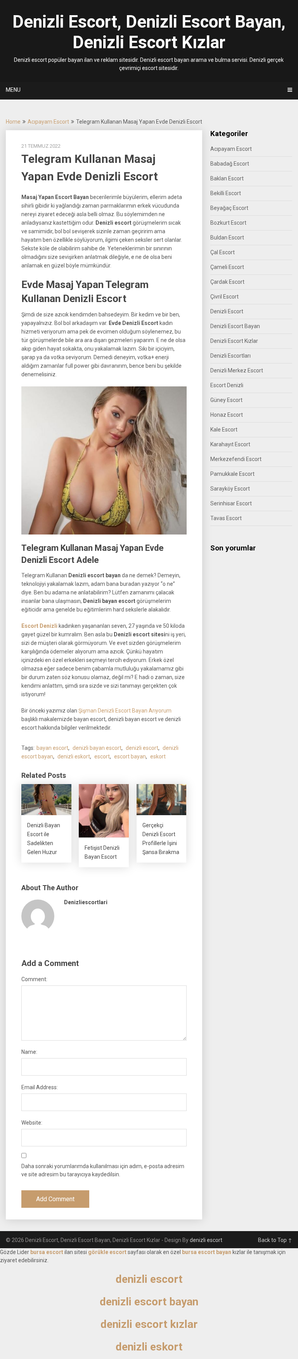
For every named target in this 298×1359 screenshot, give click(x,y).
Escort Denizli (39, 626)
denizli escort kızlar (149, 1324)
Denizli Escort (226, 311)
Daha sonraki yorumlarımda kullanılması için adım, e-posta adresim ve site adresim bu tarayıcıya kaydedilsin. (102, 1170)
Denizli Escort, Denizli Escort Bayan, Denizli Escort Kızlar (149, 32)
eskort (158, 756)
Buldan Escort (227, 237)
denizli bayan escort (97, 748)
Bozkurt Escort (228, 223)
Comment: (34, 979)
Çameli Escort (227, 267)
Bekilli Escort (225, 193)
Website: (31, 1123)
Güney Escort (226, 400)
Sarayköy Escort (230, 489)
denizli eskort (73, 756)
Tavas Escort (226, 518)
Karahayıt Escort (230, 444)
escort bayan (130, 756)
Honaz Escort (226, 415)
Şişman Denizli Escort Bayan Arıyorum (125, 710)
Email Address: (39, 1087)
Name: (29, 1052)
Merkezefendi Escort (236, 459)
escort (102, 756)
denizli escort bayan (149, 1301)
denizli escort (142, 748)
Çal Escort (222, 252)
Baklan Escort (227, 178)
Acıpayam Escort (48, 122)
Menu (13, 90)
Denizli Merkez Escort (236, 370)
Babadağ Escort (229, 164)
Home (13, 122)
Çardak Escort (227, 282)
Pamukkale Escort (232, 474)
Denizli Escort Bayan (235, 326)
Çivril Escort (224, 296)
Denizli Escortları (230, 356)
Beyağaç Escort (229, 208)
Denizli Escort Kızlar (234, 341)
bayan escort (52, 748)
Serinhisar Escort (231, 503)
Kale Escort (223, 429)
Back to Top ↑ (275, 1240)
